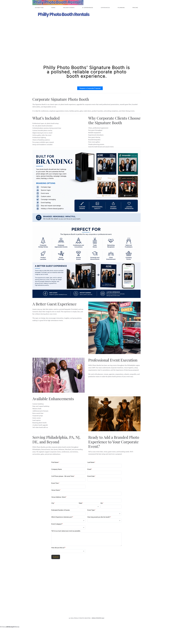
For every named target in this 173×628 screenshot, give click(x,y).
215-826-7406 (39, 7)
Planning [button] (121, 7)
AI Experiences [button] (87, 7)
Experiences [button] (105, 7)
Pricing (135, 7)
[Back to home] (57, 2)
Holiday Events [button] (69, 7)
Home (53, 7)
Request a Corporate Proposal (89, 88)
